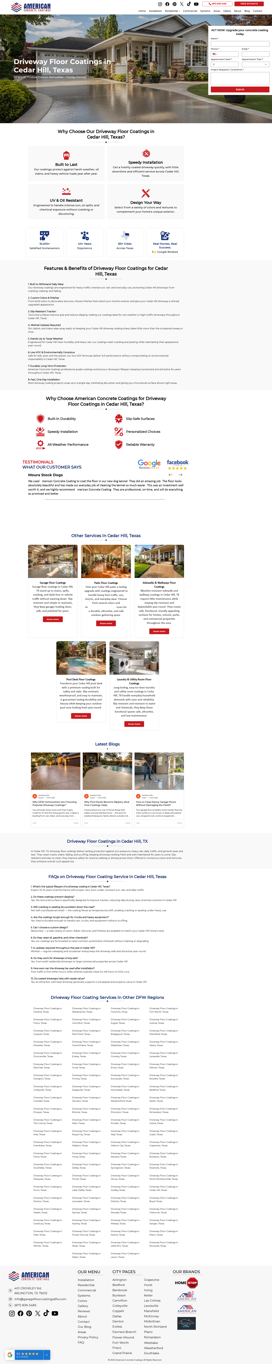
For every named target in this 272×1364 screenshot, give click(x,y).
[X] (181, 4)
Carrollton (119, 1300)
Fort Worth (120, 1342)
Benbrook (119, 1290)
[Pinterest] (174, 4)
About (82, 1316)
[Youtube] (196, 4)
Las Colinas (152, 1300)
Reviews (84, 1311)
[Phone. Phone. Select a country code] (215, 54)
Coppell (118, 1311)
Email (245, 49)
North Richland (155, 1326)
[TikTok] (189, 4)
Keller (148, 1295)
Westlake (151, 1343)
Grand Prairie (122, 1353)
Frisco (116, 1348)
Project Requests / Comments (227, 70)
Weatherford (153, 1348)
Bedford (118, 1285)
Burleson (119, 1295)
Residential (86, 1285)
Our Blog (84, 1327)
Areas (82, 1332)
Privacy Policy (88, 1337)
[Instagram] (160, 4)
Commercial (87, 1290)
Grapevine (151, 1280)
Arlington (119, 1280)
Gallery (83, 1306)
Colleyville (120, 1306)
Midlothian (152, 1321)
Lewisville (151, 1306)
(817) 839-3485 (25, 1305)
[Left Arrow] (170, 475)
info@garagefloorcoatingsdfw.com (40, 1299)
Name (214, 38)
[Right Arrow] (180, 475)
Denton (118, 1321)
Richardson (152, 1337)
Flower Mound (123, 1337)
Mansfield (151, 1311)
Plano (148, 1332)
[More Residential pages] (179, 11)
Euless (117, 1326)
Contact (84, 1321)
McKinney (151, 1316)
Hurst (148, 1285)
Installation (86, 1280)
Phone (215, 49)
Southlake (151, 1353)
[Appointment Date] (214, 64)
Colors (82, 1301)
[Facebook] (167, 4)
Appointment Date (221, 59)
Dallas (116, 1316)
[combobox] (255, 64)
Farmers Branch (124, 1332)
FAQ (81, 1342)
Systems (84, 1295)
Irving (148, 1290)
